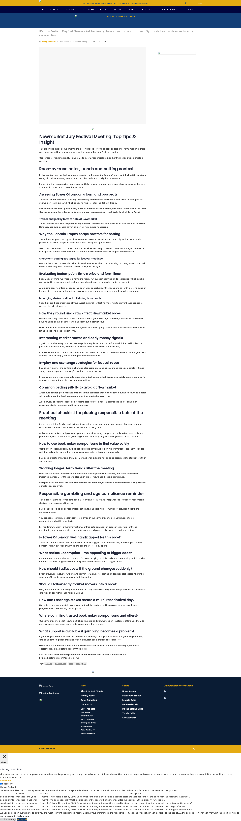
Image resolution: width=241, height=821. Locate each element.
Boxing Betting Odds (132, 708)
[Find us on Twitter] (186, 3)
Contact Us (87, 704)
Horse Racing (81, 41)
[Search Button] (201, 9)
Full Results (88, 9)
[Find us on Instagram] (192, 3)
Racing (103, 9)
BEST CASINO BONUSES (103, 3)
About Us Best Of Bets (92, 691)
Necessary (7, 783)
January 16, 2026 (67, 41)
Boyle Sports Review (88, 723)
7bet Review (85, 712)
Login (199, 3)
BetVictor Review (87, 719)
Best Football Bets (131, 695)
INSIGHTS (125, 3)
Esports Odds (129, 700)
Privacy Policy (88, 695)
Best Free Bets (88, 708)
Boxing (132, 9)
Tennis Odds (128, 713)
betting (49, 664)
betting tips (60, 664)
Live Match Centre (49, 9)
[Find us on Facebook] (182, 3)
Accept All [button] (22, 819)
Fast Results (71, 9)
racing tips (81, 664)
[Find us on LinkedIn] (189, 3)
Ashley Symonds (48, 41)
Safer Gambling (89, 700)
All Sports (147, 9)
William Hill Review (88, 733)
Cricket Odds (129, 717)
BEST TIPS (117, 3)
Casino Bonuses (170, 9)
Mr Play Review (86, 726)
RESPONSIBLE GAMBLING (139, 3)
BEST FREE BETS (88, 3)
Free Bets (192, 9)
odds (71, 664)
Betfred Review (87, 716)
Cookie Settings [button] (8, 819)
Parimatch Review (88, 730)
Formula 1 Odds (130, 704)
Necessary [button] (5, 780)
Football (117, 9)
